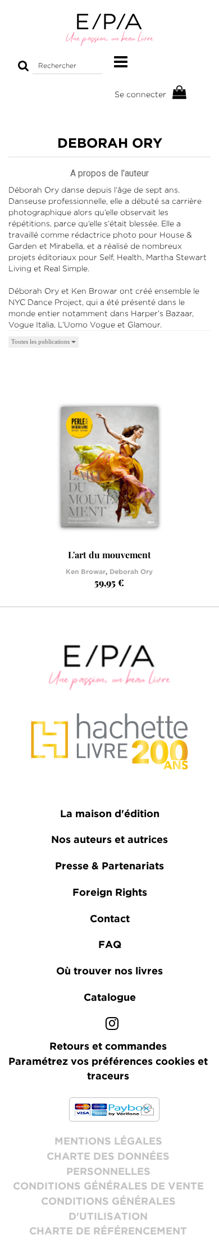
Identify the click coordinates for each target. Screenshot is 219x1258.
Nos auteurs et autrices (109, 840)
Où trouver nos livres (109, 971)
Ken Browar (86, 572)
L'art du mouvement (109, 554)
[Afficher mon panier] (179, 93)
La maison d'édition (109, 814)
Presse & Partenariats (109, 866)
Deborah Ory (131, 572)
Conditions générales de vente (108, 1186)
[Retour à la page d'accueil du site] (109, 29)
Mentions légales (108, 1141)
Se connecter (140, 94)
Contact (110, 919)
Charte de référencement (108, 1231)
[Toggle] (121, 62)
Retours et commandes (108, 1046)
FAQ (109, 945)
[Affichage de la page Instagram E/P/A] (112, 1026)
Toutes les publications (41, 341)
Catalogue (110, 997)
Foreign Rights (109, 892)
